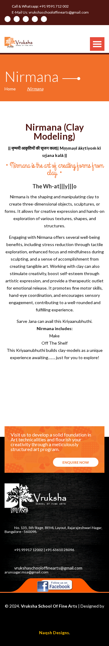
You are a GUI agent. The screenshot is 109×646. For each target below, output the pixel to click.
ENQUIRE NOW (75, 462)
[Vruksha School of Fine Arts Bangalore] (19, 42)
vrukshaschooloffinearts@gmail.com (59, 12)
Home (10, 88)
